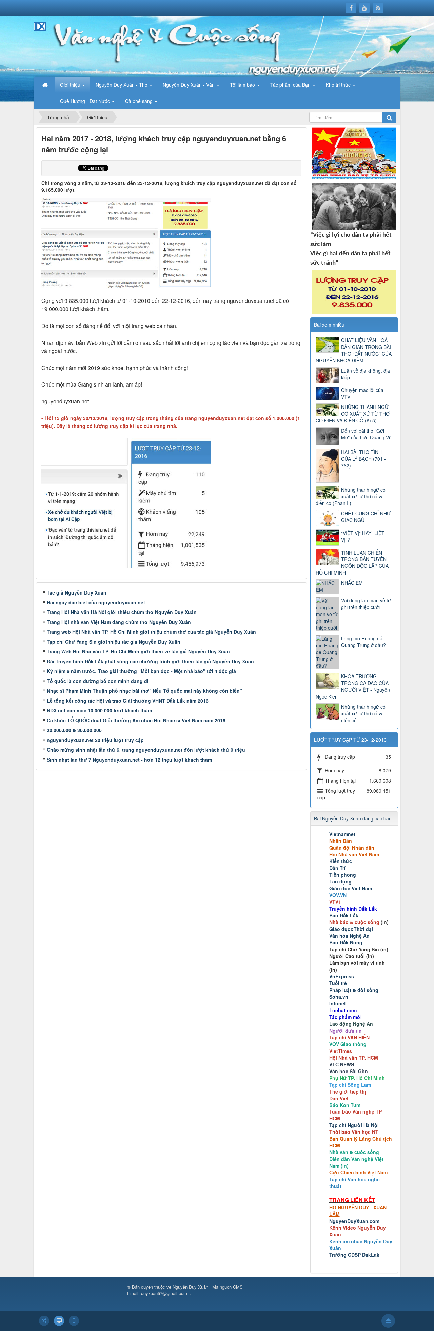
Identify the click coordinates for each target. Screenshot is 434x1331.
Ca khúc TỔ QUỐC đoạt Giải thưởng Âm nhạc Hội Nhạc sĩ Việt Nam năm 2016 (136, 720)
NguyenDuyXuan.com (354, 1221)
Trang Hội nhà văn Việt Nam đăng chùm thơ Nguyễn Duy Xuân (119, 622)
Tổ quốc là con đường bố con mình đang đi (98, 681)
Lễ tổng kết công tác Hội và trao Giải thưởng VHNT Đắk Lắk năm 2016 (128, 700)
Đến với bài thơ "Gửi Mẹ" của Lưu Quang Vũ (366, 434)
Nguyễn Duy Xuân (190, 1287)
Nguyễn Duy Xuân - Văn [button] (189, 84)
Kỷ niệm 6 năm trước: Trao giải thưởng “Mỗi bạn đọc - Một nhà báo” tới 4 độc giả (141, 671)
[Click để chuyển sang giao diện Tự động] (44, 1321)
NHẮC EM (352, 582)
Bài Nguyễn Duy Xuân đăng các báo (353, 818)
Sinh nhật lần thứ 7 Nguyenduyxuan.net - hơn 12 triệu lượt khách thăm (129, 759)
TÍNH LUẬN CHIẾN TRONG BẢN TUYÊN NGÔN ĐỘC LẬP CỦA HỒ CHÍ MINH (352, 562)
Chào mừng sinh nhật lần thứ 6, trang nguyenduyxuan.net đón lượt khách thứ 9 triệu (146, 749)
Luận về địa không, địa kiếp (365, 374)
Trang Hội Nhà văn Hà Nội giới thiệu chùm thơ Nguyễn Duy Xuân (122, 612)
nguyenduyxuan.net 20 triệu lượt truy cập (95, 739)
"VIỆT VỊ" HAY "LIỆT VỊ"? (362, 536)
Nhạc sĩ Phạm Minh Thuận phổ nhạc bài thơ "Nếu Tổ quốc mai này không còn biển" (144, 690)
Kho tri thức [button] (339, 84)
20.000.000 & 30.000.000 (74, 730)
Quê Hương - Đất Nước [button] (85, 101)
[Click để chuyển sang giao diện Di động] (74, 1321)
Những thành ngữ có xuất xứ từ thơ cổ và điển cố (363, 713)
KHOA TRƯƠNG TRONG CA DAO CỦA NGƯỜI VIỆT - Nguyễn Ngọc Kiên (353, 686)
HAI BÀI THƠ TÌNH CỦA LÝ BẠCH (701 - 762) (363, 459)
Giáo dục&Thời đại (351, 929)
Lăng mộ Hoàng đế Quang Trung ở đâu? (363, 641)
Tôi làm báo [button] (243, 84)
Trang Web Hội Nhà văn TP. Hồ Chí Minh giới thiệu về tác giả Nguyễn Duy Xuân (138, 651)
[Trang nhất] (46, 85)
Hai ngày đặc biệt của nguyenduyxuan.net (96, 602)
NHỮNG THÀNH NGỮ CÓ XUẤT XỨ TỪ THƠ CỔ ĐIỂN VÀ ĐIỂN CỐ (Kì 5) (353, 413)
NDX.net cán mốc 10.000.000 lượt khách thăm (99, 710)
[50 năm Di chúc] (354, 205)
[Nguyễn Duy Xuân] (57, 45)
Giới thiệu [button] (71, 84)
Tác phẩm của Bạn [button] (291, 84)
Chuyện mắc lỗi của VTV (362, 393)
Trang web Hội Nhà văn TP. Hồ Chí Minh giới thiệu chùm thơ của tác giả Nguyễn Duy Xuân (151, 631)
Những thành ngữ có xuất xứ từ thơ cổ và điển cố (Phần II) (351, 496)
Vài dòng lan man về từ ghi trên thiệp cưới (366, 603)
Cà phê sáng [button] (139, 101)
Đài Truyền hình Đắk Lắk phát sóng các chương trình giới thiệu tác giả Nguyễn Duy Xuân (150, 661)
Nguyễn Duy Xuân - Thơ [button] (122, 84)
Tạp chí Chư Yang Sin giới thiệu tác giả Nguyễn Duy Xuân (113, 641)
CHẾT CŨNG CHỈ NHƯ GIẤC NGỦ (366, 516)
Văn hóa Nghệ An (349, 935)
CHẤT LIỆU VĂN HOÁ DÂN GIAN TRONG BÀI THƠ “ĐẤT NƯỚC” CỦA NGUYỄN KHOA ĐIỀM (354, 350)
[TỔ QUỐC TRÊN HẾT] (354, 152)
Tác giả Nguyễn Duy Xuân (76, 592)
